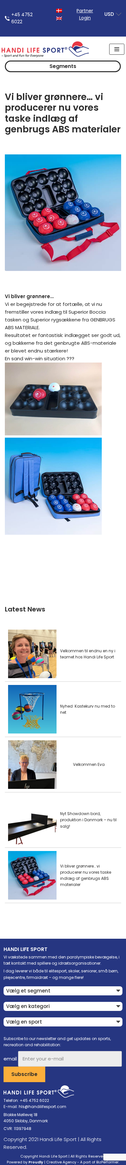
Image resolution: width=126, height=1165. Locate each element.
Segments (62, 66)
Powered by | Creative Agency (41, 1162)
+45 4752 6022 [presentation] (22, 18)
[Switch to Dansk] (59, 10)
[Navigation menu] (116, 49)
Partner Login (85, 14)
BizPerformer (107, 1162)
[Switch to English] (59, 18)
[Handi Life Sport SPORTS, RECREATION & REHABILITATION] (45, 49)
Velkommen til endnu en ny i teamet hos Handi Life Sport (87, 654)
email (10, 1058)
